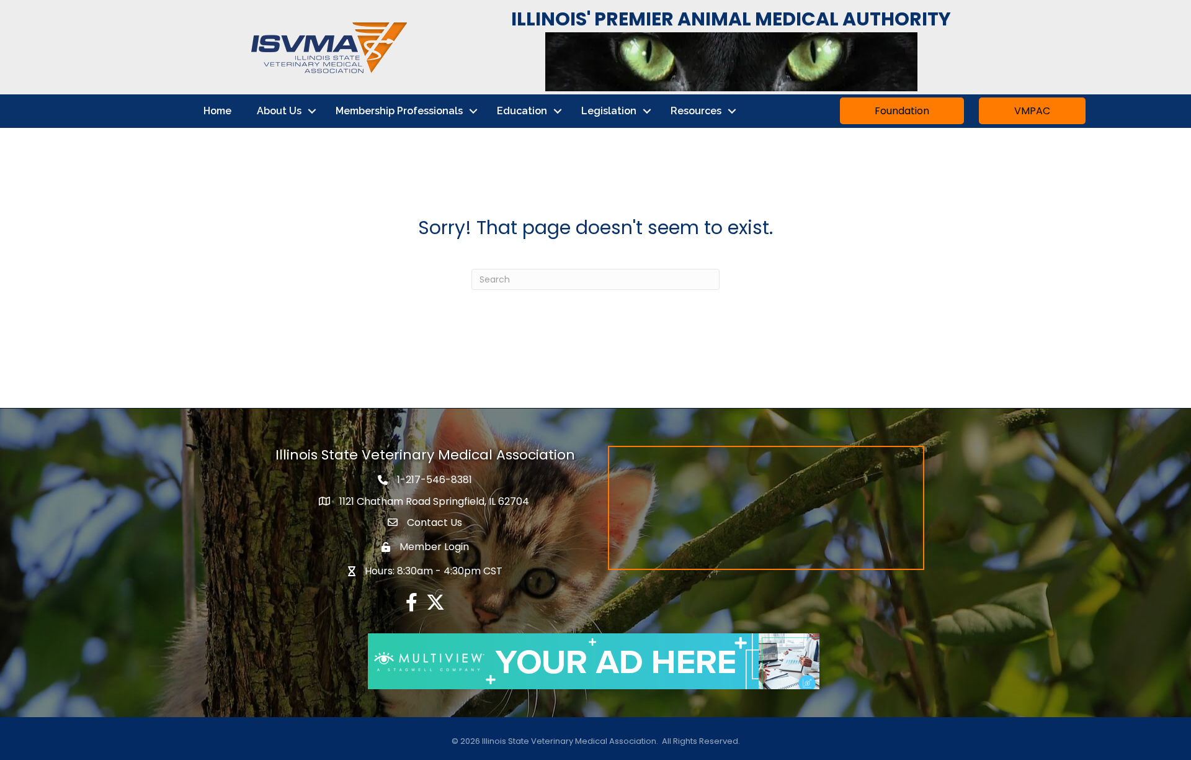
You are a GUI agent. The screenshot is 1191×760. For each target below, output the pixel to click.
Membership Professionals (399, 111)
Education (522, 111)
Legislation (608, 111)
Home (217, 111)
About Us (279, 111)
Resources (696, 111)
